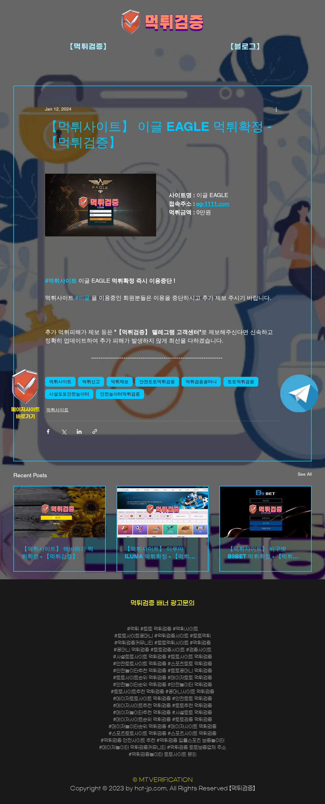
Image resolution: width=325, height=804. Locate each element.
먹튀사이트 (60, 381)
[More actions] (276, 109)
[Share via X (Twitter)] (64, 431)
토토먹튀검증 (241, 381)
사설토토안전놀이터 (69, 393)
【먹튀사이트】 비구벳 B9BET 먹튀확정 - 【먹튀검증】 (263, 552)
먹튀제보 (120, 381)
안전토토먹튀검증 (157, 381)
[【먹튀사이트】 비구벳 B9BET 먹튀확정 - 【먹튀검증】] (265, 511)
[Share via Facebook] (48, 431)
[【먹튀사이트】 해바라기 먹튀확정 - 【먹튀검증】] (59, 511)
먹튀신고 (91, 381)
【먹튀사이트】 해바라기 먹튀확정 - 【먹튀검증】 (57, 552)
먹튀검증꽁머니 (201, 381)
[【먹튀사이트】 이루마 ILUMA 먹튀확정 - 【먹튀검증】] (162, 511)
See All (305, 474)
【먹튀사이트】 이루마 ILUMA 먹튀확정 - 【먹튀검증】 (160, 552)
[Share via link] (95, 431)
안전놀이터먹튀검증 (120, 393)
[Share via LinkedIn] (79, 431)
